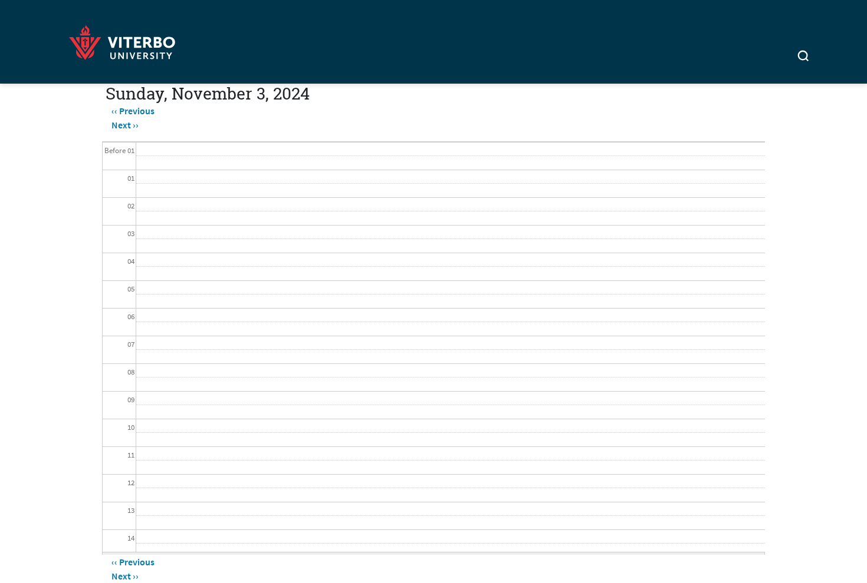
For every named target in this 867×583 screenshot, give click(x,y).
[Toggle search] (803, 57)
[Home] (125, 40)
